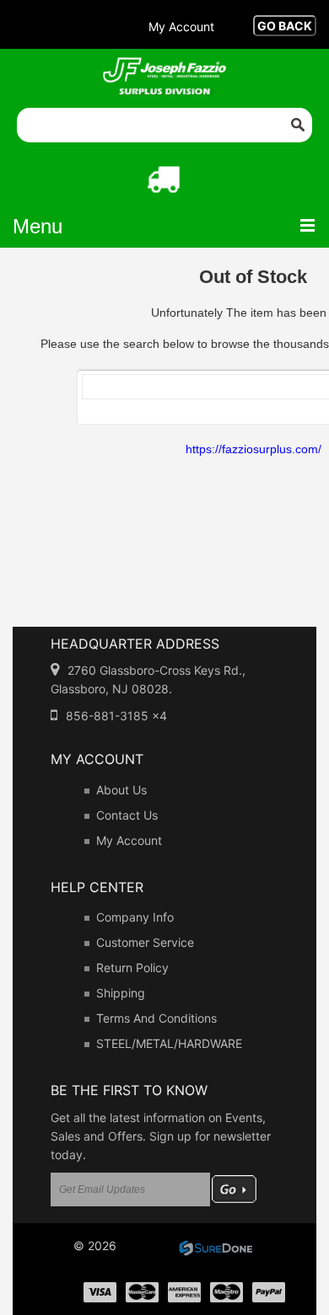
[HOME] (164, 68)
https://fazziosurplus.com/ (253, 449)
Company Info (135, 917)
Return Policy (132, 967)
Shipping (120, 993)
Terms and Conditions (156, 1018)
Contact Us (127, 815)
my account (181, 26)
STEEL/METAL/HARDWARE (169, 1043)
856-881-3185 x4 (116, 715)
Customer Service (145, 942)
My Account (129, 840)
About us (121, 790)
